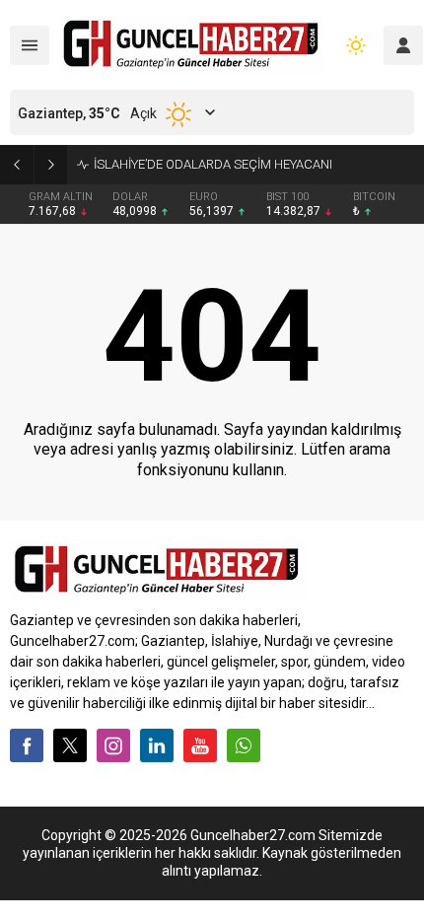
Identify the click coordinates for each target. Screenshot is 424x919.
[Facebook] (26, 745)
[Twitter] (70, 745)
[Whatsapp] (243, 745)
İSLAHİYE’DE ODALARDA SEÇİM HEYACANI (213, 164)
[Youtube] (200, 745)
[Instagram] (113, 745)
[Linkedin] (157, 745)
